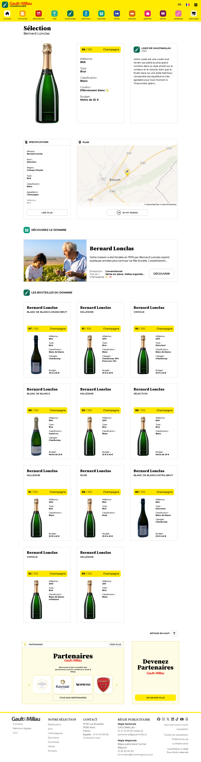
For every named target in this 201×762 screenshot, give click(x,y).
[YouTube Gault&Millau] (182, 719)
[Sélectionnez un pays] (187, 4)
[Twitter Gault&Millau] (168, 719)
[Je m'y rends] (127, 179)
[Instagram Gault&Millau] (163, 719)
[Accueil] (21, 3)
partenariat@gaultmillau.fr (132, 734)
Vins (50, 728)
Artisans (52, 750)
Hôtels (51, 746)
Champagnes (55, 733)
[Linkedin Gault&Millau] (172, 719)
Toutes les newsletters (176, 734)
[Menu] (196, 4)
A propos (18, 724)
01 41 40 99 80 (101, 734)
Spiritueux (53, 737)
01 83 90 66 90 (126, 751)
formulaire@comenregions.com (135, 754)
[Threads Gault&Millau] (186, 719)
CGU (15, 732)
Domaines (53, 742)
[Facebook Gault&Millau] (158, 719)
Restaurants (54, 724)
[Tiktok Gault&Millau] (177, 719)
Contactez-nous (91, 737)
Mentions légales (22, 728)
